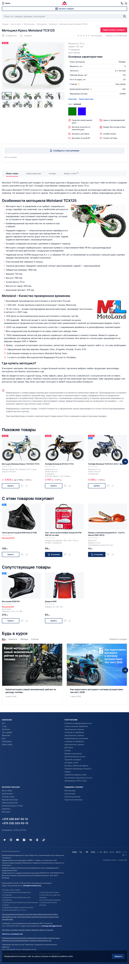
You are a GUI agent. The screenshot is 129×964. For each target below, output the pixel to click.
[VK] (30, 839)
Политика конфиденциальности (78, 723)
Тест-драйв (7, 732)
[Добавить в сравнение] (27, 486)
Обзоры (24, 639)
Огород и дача (8, 797)
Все (4, 639)
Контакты (6, 729)
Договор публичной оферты (76, 766)
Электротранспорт (10, 803)
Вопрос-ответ (70, 173)
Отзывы (52, 173)
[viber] (10, 839)
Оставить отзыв (71, 762)
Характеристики (86, 99)
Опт (3, 723)
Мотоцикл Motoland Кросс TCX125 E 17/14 (20, 464)
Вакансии (6, 735)
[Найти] (124, 16)
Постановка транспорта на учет (78, 778)
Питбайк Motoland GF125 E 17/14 (59, 464)
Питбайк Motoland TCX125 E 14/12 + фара (106, 464)
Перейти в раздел (118, 639)
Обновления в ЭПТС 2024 (75, 781)
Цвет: (74, 104)
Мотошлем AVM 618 (11, 601)
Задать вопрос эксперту (114, 30)
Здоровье (6, 809)
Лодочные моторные (73, 800)
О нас (4, 726)
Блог (4, 738)
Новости (13, 639)
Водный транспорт (10, 800)
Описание (72, 99)
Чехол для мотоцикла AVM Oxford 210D (19, 533)
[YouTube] (17, 839)
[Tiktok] (43, 839)
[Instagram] (24, 839)
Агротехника (7, 793)
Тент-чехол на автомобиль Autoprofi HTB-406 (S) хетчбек (63, 534)
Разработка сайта (109, 860)
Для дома (6, 812)
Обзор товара (12, 173)
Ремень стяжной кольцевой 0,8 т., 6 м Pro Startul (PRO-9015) (106, 534)
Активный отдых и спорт (12, 806)
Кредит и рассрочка (73, 753)
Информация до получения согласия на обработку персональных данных (76, 741)
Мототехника (70, 790)
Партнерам (7, 741)
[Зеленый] (72, 111)
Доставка (68, 747)
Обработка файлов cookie (75, 775)
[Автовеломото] (64, 3)
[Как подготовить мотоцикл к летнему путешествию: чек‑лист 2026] (97, 674)
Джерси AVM (50, 601)
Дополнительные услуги (74, 756)
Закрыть (118, 956)
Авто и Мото (7, 790)
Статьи (35, 639)
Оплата (67, 750)
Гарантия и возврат (72, 759)
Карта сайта (7, 744)
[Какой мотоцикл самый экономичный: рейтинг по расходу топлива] (32, 674)
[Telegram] (4, 839)
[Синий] (82, 111)
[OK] (37, 839)
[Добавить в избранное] (23, 486)
